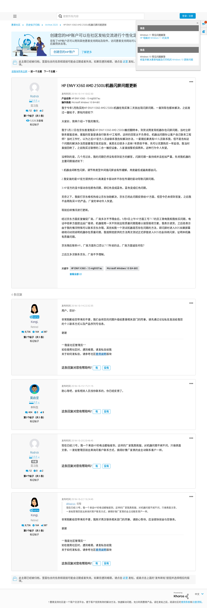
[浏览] (14, 16)
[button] (191, 81)
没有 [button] (106, 367)
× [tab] (197, 23)
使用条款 (185, 602)
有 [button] (96, 367)
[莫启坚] (34, 389)
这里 (125, 61)
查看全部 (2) (76, 274)
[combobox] (100, 16)
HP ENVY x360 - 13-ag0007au (86, 268)
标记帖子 (34, 124)
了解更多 (87, 52)
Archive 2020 (51, 24)
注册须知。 (198, 602)
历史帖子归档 (33, 24)
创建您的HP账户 (64, 52)
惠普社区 (15, 24)
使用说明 (101, 354)
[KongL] (34, 309)
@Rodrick (71, 503)
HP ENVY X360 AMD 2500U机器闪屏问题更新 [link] (85, 24)
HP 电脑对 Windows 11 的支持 (154, 37)
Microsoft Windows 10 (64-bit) (122, 268)
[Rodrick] (34, 87)
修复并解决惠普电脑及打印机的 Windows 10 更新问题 (166, 59)
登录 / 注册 (187, 15)
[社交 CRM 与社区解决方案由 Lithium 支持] (181, 595)
